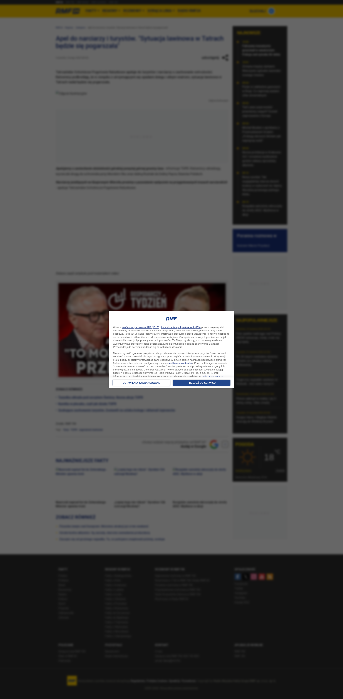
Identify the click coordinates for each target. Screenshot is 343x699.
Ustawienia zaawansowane (141, 382)
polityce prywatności (180, 363)
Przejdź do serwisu (202, 382)
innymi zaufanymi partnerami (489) (181, 327)
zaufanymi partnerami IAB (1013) (140, 327)
